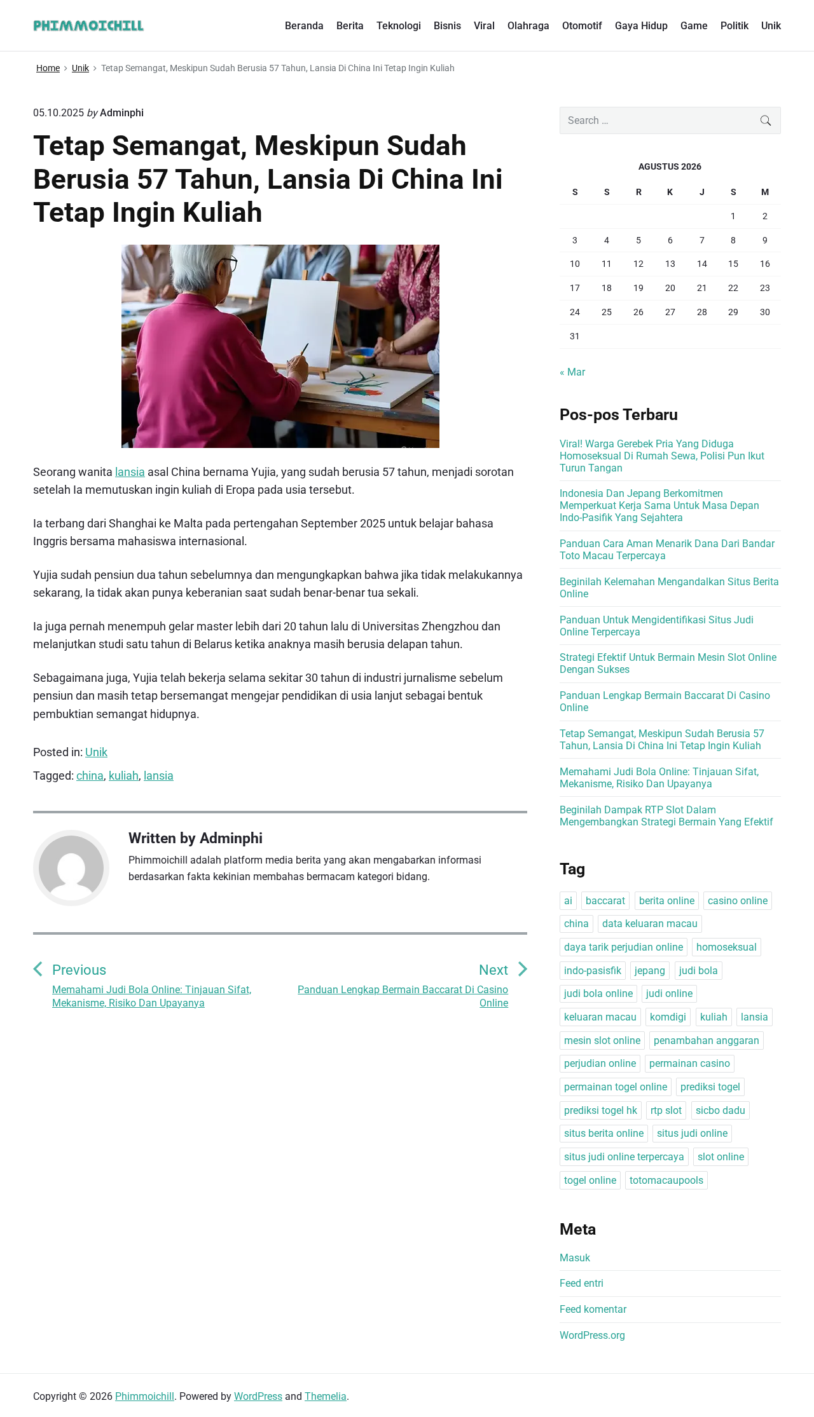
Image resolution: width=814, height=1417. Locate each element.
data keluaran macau (650, 924)
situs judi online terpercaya (624, 1157)
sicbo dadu (720, 1110)
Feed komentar (593, 1309)
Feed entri (582, 1283)
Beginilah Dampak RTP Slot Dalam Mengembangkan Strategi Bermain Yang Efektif (666, 816)
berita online (666, 901)
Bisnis (447, 26)
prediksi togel (710, 1087)
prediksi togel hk (600, 1110)
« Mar (572, 372)
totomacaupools (666, 1180)
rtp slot (666, 1110)
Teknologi (398, 26)
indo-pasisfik (592, 971)
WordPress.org (592, 1335)
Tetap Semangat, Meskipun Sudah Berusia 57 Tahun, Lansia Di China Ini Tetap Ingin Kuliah (662, 740)
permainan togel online (615, 1087)
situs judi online (692, 1133)
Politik (734, 26)
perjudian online (600, 1063)
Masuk (575, 1258)
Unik (771, 26)
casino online (738, 901)
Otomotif (582, 26)
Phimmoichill (144, 1396)
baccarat (605, 901)
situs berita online (604, 1133)
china (90, 775)
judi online (669, 993)
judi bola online (598, 993)
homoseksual (726, 947)
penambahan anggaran (706, 1040)
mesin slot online (602, 1040)
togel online (590, 1180)
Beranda (304, 26)
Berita (350, 26)
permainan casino (689, 1063)
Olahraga (528, 26)
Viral (484, 26)
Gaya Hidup (641, 26)
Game (694, 26)
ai (568, 901)
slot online (721, 1157)
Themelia (326, 1396)
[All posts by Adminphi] (77, 868)
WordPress (258, 1396)
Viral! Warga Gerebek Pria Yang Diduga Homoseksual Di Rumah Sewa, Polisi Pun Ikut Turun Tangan (662, 456)
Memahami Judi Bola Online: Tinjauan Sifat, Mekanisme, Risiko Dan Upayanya (659, 778)
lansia (130, 471)
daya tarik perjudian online (623, 947)
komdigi (668, 1017)
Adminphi (231, 838)
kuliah (124, 775)
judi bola (698, 971)
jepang (650, 971)
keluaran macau (600, 1017)
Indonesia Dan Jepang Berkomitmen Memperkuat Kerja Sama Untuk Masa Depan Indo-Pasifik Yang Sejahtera (659, 505)
